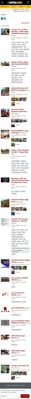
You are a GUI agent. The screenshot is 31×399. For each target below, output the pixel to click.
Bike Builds (26, 49)
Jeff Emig (23, 191)
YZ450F (13, 254)
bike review (14, 56)
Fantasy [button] (13, 6)
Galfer (19, 44)
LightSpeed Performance (17, 47)
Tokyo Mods (14, 53)
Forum (28, 6)
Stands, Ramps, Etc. (16, 314)
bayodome (18, 310)
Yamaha (13, 230)
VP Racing (14, 165)
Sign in (27, 9)
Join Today (21, 9)
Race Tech (22, 75)
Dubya (26, 165)
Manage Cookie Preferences (15, 388)
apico (26, 56)
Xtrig (26, 53)
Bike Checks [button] (4, 6)
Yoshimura (23, 161)
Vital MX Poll (14, 245)
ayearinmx (18, 94)
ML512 (18, 68)
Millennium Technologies (17, 82)
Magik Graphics (15, 170)
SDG (18, 167)
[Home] (15, 2)
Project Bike (21, 53)
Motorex (13, 167)
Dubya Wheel (21, 56)
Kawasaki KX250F (16, 161)
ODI (12, 191)
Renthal (18, 42)
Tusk (21, 79)
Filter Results (25, 23)
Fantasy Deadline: (22, 11)
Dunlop (16, 49)
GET (18, 230)
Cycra (27, 42)
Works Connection (16, 73)
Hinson (23, 44)
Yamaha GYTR (15, 239)
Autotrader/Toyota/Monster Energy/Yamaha (17, 251)
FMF (13, 75)
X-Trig (23, 42)
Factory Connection (24, 167)
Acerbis (13, 42)
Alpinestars (23, 73)
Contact (8, 385)
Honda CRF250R (15, 79)
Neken (19, 241)
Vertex (20, 77)
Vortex (23, 241)
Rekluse (22, 163)
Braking (13, 234)
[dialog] (15, 394)
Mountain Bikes (15, 385)
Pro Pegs (25, 172)
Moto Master (14, 77)
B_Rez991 (18, 37)
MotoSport (17, 191)
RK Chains (22, 170)
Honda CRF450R (20, 51)
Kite (13, 49)
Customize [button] (3, 396)
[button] (2, 18)
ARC (25, 47)
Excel (27, 163)
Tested (21, 49)
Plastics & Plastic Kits (16, 301)
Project (13, 51)
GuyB (17, 204)
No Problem (25, 396)
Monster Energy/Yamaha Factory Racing (20, 248)
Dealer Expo (14, 344)
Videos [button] (21, 6)
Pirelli (22, 165)
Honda (24, 301)
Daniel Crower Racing (16, 172)
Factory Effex (19, 234)
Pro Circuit (14, 44)
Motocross (22, 385)
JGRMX (26, 243)
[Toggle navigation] (2, 2)
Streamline (14, 193)
